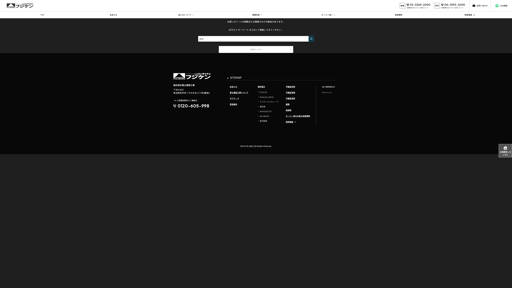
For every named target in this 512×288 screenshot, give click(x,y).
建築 (287, 104)
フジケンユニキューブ (269, 101)
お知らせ (233, 86)
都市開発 (263, 121)
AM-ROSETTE (265, 111)
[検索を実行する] (311, 39)
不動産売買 (290, 86)
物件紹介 (261, 86)
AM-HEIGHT (264, 116)
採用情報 (289, 122)
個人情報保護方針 (328, 87)
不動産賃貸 (290, 98)
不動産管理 (290, 92)
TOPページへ (256, 49)
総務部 (288, 110)
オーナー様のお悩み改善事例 (298, 116)
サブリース (234, 98)
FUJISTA (263, 92)
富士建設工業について (239, 92)
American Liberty (267, 97)
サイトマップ (327, 92)
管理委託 (233, 104)
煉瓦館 (262, 106)
